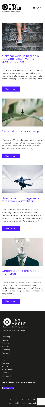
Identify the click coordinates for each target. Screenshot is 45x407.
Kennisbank (6, 376)
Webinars (5, 346)
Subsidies (5, 373)
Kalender (5, 363)
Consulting (6, 337)
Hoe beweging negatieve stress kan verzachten (20, 200)
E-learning (6, 350)
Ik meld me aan (8, 388)
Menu (38, 8)
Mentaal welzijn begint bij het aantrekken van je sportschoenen (21, 58)
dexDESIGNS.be (30, 403)
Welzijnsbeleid (7, 370)
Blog (4, 360)
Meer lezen (10, 89)
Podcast (5, 366)
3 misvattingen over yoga (21, 131)
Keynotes (5, 353)
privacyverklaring (21, 330)
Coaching (5, 343)
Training (5, 340)
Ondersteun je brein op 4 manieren (20, 272)
